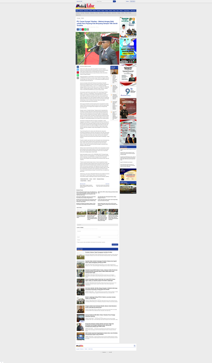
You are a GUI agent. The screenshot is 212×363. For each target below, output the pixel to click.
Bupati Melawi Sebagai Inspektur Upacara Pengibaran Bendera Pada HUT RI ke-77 (86, 186)
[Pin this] (83, 29)
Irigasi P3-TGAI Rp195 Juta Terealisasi (126, 162)
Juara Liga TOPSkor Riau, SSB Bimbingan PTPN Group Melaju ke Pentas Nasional (115, 88)
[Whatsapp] (85, 29)
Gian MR (110, 352)
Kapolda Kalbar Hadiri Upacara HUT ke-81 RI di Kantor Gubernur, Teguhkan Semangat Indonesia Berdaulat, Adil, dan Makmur (108, 204)
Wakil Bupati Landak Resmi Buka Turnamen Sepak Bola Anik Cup (115, 96)
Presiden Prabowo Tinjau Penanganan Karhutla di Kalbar (81, 216)
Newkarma (104, 352)
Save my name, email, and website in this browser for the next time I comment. (91, 242)
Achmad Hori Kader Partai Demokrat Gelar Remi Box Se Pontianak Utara (102, 185)
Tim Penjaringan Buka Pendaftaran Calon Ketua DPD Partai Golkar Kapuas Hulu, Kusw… (127, 188)
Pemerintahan (95, 253)
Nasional (92, 253)
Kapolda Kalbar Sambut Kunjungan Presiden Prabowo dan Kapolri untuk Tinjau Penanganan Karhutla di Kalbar (92, 217)
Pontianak (97, 263)
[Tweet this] (80, 29)
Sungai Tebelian (83, 180)
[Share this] (78, 29)
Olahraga (86, 308)
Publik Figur (101, 253)
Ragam (95, 299)
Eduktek (86, 317)
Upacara (89, 180)
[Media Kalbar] (79, 345)
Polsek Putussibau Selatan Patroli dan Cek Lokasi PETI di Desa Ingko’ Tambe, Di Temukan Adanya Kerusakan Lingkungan (113, 217)
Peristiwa (98, 253)
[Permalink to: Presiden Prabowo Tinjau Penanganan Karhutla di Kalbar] (80, 255)
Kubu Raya (89, 253)
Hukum (88, 281)
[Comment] (88, 29)
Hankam (86, 253)
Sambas (92, 327)
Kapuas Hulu (91, 281)
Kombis (86, 299)
